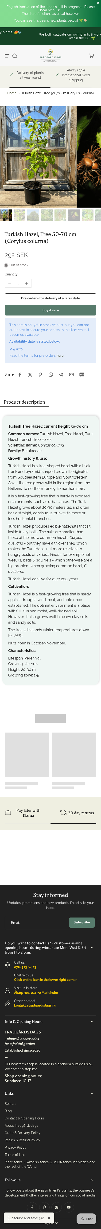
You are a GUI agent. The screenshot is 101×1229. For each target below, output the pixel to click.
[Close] (49, 1218)
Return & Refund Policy (22, 1140)
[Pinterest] (44, 1207)
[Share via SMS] (82, 374)
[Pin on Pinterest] (40, 374)
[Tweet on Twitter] (30, 374)
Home (11, 93)
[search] (14, 55)
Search (10, 1104)
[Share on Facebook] (20, 374)
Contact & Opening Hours (24, 1118)
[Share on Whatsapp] (51, 374)
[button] (50, 298)
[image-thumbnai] (6, 215)
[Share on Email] (71, 374)
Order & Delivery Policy (22, 1133)
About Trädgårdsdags (21, 1125)
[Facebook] (32, 1207)
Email (15, 922)
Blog (8, 1111)
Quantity (11, 274)
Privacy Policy (15, 1147)
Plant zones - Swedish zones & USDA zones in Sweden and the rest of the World (50, 1164)
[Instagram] (56, 1207)
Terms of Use (15, 1155)
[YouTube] (69, 1207)
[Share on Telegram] (61, 374)
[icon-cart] (91, 55)
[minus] (9, 283)
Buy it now (50, 310)
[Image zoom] (50, 157)
